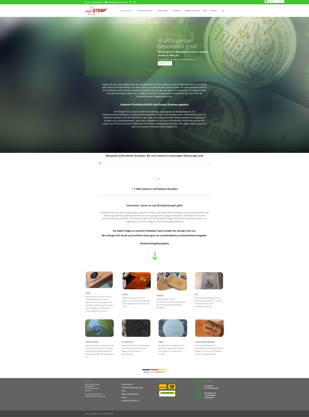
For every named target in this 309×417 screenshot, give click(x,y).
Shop (205, 11)
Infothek (176, 11)
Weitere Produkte (192, 11)
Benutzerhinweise (130, 394)
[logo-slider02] (154, 183)
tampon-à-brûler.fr (130, 400)
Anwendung (162, 11)
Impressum (127, 384)
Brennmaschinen (145, 11)
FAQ (124, 390)
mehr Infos (165, 63)
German (270, 1)
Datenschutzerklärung (132, 387)
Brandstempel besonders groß (177, 43)
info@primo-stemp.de (97, 396)
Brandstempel (126, 11)
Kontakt (213, 11)
